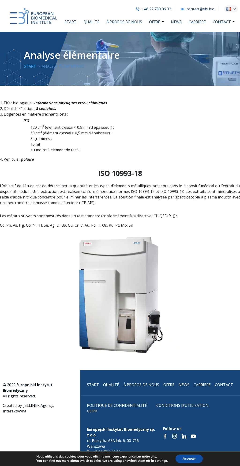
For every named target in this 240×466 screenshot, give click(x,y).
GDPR (92, 411)
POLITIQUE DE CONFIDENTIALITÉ (117, 405)
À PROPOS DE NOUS (124, 21)
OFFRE (154, 21)
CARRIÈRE (197, 21)
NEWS (176, 21)
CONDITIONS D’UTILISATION (182, 405)
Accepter (189, 458)
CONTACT (222, 21)
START (70, 21)
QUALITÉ (91, 21)
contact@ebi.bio (200, 9)
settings (161, 461)
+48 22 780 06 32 (156, 9)
